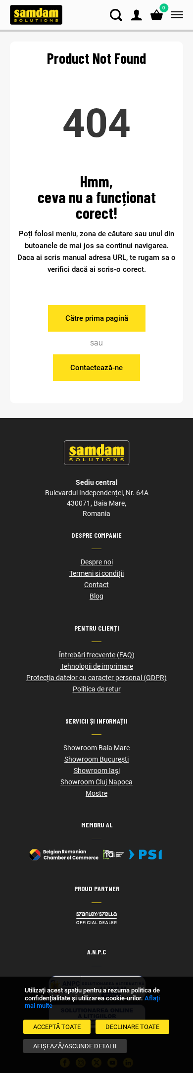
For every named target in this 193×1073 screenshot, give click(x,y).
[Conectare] (136, 15)
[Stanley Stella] (96, 918)
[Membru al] (96, 854)
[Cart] (156, 15)
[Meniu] (175, 15)
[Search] (116, 15)
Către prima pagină (96, 318)
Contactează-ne (96, 367)
